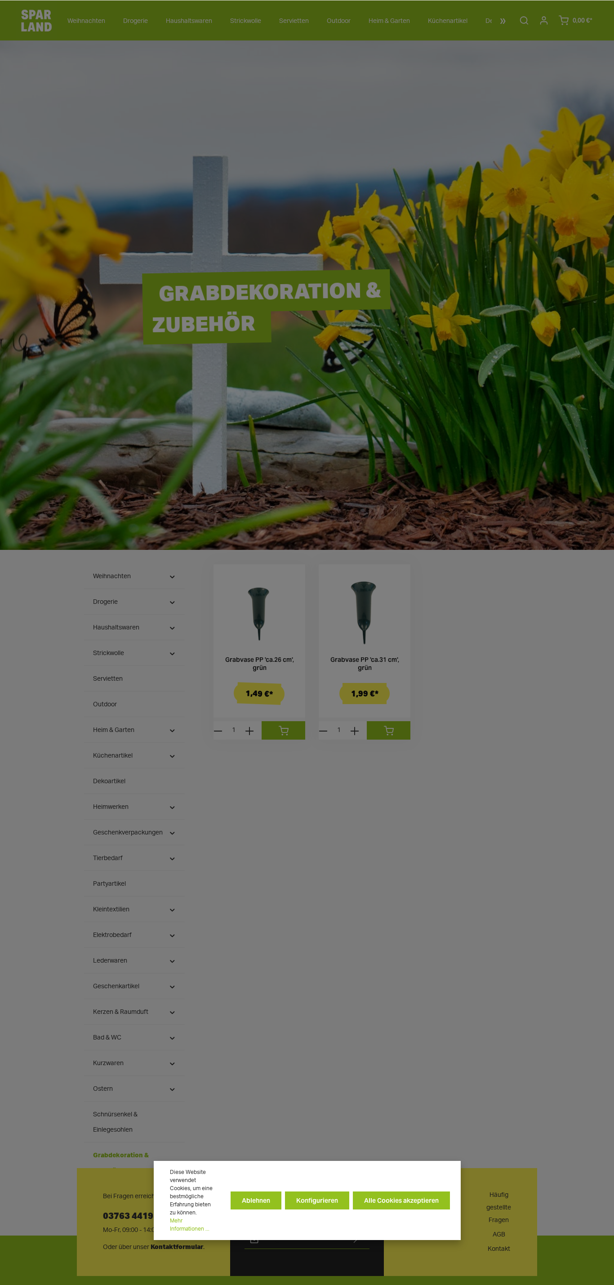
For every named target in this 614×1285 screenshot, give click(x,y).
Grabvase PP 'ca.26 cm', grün (259, 664)
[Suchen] (524, 20)
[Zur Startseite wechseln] (36, 20)
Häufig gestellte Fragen (498, 1207)
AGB (499, 1234)
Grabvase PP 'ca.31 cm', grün (364, 664)
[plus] (249, 730)
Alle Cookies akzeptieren (401, 1200)
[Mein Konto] (544, 20)
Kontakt (499, 1249)
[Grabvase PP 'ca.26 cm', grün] (259, 610)
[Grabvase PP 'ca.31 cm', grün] (364, 610)
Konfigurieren (317, 1200)
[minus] (218, 730)
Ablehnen (256, 1200)
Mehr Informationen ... (189, 1224)
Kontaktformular (177, 1247)
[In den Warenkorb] (283, 730)
